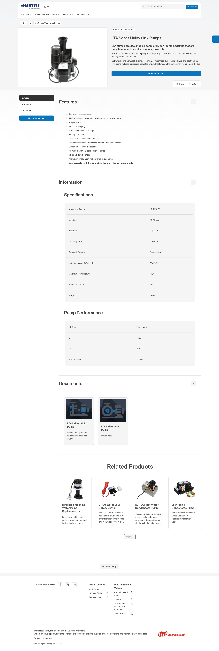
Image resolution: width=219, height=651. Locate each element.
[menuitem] (26, 14)
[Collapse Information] (193, 182)
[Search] (143, 6)
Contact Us (94, 589)
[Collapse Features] (193, 101)
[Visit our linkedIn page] (67, 584)
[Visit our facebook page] (60, 584)
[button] (130, 102)
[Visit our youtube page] (74, 584)
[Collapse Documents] (193, 383)
